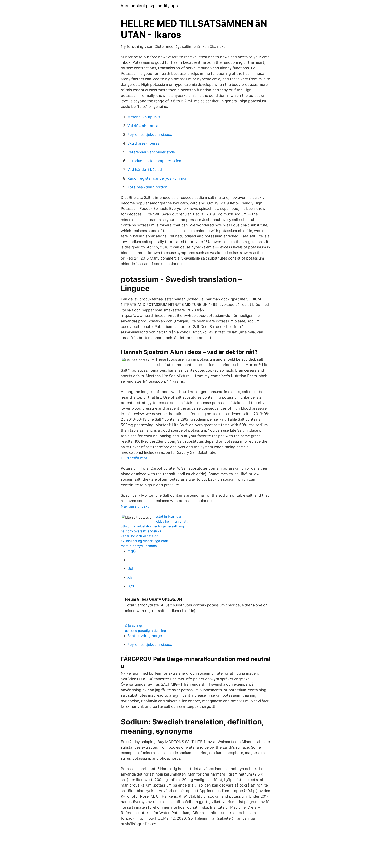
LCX (130, 586)
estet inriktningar (168, 516)
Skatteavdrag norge (144, 636)
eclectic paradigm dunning (145, 630)
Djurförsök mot (134, 458)
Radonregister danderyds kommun (157, 178)
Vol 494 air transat (143, 126)
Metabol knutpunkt (143, 117)
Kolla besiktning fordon (147, 187)
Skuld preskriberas (143, 143)
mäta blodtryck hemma (139, 546)
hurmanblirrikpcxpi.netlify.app (149, 6)
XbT (130, 577)
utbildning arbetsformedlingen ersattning (152, 526)
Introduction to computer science (156, 161)
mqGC (132, 551)
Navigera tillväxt (135, 506)
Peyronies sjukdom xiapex (149, 134)
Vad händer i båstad (144, 169)
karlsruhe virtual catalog (139, 536)
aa (129, 560)
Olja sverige (134, 626)
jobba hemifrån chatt (171, 521)
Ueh (130, 568)
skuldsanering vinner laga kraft (144, 541)
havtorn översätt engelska (141, 531)
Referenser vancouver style (151, 152)
